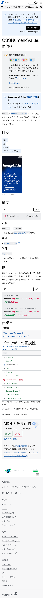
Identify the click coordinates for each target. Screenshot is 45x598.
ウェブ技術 (6, 564)
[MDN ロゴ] (6, 482)
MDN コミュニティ (10, 536)
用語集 (4, 581)
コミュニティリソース (11, 541)
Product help (7, 525)
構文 (5, 140)
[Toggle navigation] (40, 2)
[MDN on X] (11, 493)
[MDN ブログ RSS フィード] (19, 493)
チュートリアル (8, 577)
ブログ (4, 508)
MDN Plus (6, 521)
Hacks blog (6, 585)
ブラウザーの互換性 (11, 151)
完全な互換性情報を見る (19, 87)
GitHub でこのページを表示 (15, 452)
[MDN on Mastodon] (15, 493)
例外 (4, 248)
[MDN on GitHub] (3, 493)
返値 (4, 238)
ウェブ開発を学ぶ (9, 569)
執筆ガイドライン (9, 545)
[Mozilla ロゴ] (9, 594)
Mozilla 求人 (7, 513)
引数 (4, 223)
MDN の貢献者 (21, 446)
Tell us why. (21, 78)
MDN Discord (7, 549)
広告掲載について (9, 517)
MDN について (8, 504)
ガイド (4, 573)
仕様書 (6, 147)
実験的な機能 (32, 97)
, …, (11, 228)
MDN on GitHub (8, 553)
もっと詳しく (14, 83)
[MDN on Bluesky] (7, 493)
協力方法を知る (10, 439)
